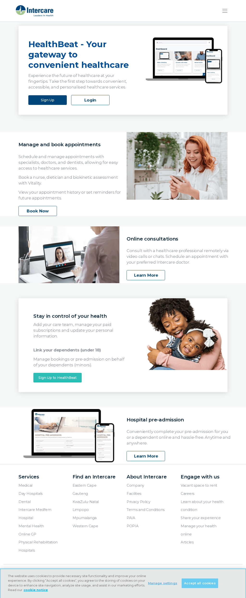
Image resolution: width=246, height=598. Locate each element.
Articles (187, 542)
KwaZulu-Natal (86, 501)
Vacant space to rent (199, 485)
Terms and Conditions (146, 509)
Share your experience (201, 517)
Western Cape (85, 526)
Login (90, 100)
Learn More (146, 275)
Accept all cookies (199, 583)
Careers (187, 493)
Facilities (134, 493)
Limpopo (81, 509)
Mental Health (31, 526)
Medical (25, 485)
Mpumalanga (85, 517)
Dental (24, 501)
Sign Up (47, 100)
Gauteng (80, 493)
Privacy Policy (138, 501)
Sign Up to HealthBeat (57, 377)
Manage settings (162, 583)
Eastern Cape (84, 485)
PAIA (131, 517)
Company (135, 485)
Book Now (38, 211)
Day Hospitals (30, 493)
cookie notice (36, 590)
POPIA (133, 526)
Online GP (27, 534)
